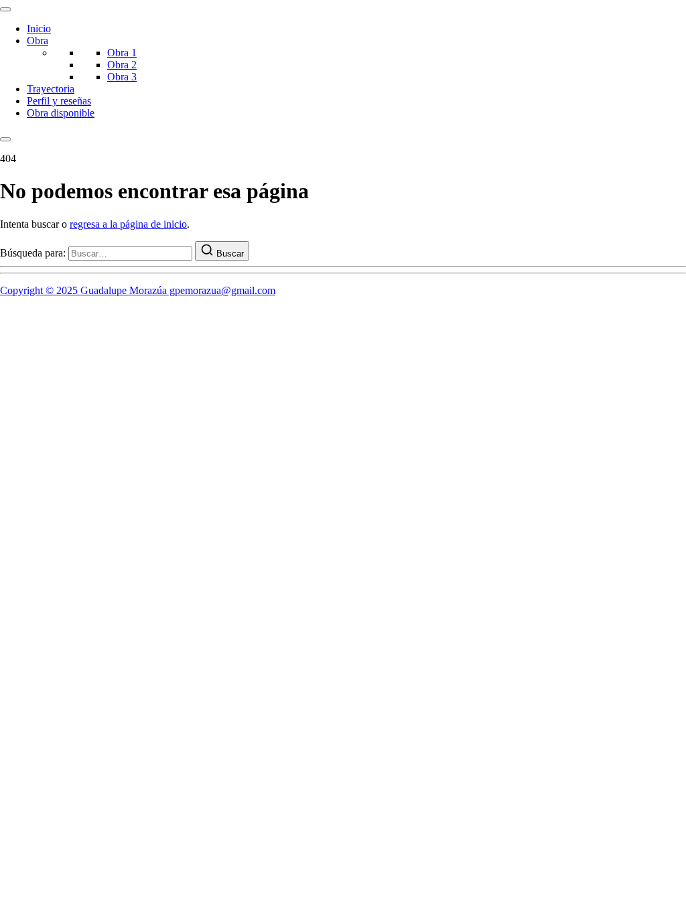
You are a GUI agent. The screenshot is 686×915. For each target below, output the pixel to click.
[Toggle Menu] (5, 9)
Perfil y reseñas (59, 101)
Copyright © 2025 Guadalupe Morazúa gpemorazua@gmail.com (137, 290)
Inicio (39, 28)
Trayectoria (50, 88)
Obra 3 (122, 76)
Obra (37, 40)
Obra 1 (122, 52)
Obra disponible (60, 113)
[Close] (5, 139)
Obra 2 (122, 64)
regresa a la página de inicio (128, 224)
